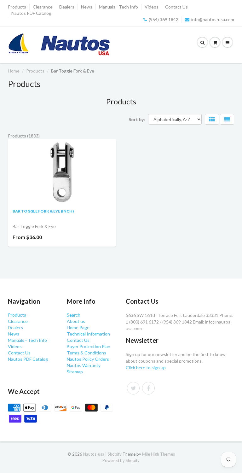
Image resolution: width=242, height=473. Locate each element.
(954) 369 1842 (163, 19)
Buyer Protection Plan (88, 346)
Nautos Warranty (84, 365)
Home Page (78, 327)
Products (17, 6)
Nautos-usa (94, 454)
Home (14, 70)
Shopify (115, 454)
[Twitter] (133, 388)
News (86, 6)
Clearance (43, 6)
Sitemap (75, 371)
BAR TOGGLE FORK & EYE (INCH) (43, 211)
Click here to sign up (146, 367)
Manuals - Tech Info (118, 6)
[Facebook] (148, 388)
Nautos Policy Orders (88, 359)
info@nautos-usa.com (212, 19)
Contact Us (176, 6)
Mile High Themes (158, 454)
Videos (151, 6)
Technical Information (88, 333)
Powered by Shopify (121, 460)
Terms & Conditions (86, 352)
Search (73, 315)
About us (76, 321)
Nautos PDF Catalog (31, 13)
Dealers (66, 6)
